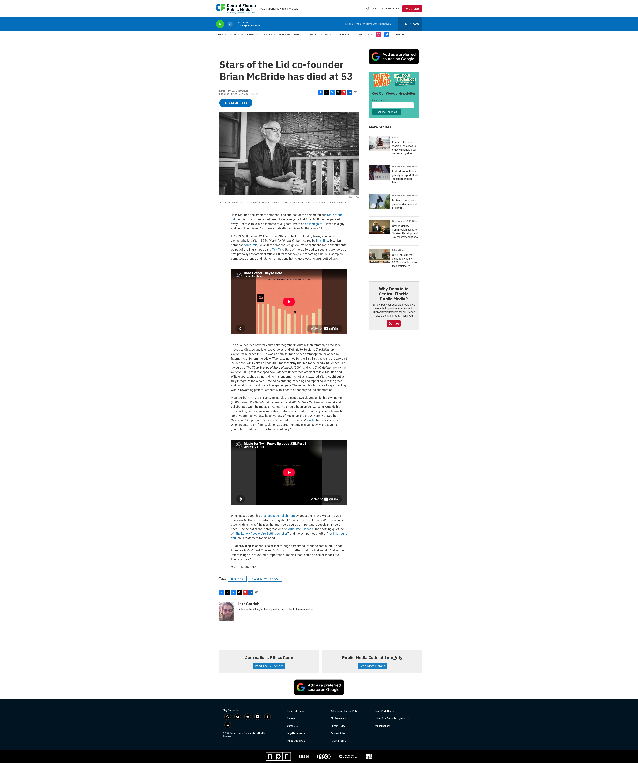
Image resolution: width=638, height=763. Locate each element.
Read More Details (372, 666)
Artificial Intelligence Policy (345, 711)
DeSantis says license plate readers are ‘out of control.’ (405, 204)
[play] (220, 24)
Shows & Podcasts (259, 34)
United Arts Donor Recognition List (392, 718)
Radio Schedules (296, 711)
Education (398, 250)
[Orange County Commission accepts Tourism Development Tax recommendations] (379, 227)
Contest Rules (338, 733)
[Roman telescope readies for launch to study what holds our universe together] (379, 143)
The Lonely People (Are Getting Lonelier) (261, 533)
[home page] (236, 9)
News (219, 34)
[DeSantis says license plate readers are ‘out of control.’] (379, 201)
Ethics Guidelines (296, 741)
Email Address (380, 100)
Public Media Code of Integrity (372, 657)
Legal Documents (296, 733)
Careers (291, 718)
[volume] (230, 24)
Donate (413, 8)
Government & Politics (405, 166)
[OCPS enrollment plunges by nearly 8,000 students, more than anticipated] (379, 256)
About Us (363, 34)
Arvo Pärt (251, 245)
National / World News (265, 578)
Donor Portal (402, 34)
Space (395, 137)
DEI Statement (338, 718)
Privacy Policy (338, 726)
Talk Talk (277, 249)
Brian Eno (322, 240)
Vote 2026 (236, 34)
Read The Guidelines (269, 666)
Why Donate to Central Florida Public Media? (394, 294)
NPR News (237, 578)
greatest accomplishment (278, 515)
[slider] (235, 24)
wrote (311, 420)
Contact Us (293, 726)
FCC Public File (338, 741)
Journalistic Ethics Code (269, 657)
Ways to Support (321, 34)
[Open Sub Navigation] (225, 34)
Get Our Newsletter (387, 8)
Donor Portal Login (384, 711)
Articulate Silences (300, 529)
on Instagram (313, 224)
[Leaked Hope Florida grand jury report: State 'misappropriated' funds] (379, 172)
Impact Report (382, 726)
